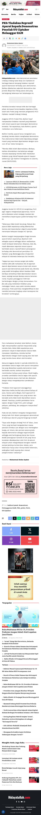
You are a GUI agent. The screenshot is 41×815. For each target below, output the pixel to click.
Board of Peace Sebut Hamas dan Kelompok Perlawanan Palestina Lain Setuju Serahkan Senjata (20, 649)
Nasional (6, 19)
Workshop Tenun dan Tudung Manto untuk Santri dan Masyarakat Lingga (13, 749)
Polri (28, 508)
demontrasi (23, 505)
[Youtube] (30, 540)
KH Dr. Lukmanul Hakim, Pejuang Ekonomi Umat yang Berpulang (25, 174)
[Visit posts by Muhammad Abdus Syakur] (4, 45)
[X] (30, 531)
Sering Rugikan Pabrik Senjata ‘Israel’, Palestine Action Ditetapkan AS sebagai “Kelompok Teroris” (17, 719)
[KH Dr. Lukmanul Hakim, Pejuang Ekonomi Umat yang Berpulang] (9, 174)
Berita (5, 626)
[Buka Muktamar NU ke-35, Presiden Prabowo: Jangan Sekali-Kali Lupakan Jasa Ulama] (20, 617)
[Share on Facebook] (6, 38)
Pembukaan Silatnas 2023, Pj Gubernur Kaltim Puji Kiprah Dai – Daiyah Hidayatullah (19, 200)
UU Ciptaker (6, 511)
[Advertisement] (20, 100)
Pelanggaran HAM (9, 508)
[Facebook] (11, 531)
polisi (23, 508)
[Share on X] (9, 38)
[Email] (19, 38)
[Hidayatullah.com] (20, 9)
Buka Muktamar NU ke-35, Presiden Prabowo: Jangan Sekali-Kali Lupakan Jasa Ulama (19, 632)
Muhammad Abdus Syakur (15, 43)
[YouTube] (21, 801)
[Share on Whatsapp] (13, 38)
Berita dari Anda (33, 748)
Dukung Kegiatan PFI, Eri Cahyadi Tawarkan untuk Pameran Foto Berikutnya (12, 780)
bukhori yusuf (13, 505)
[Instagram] (11, 540)
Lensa (32, 760)
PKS (18, 508)
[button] (3, 9)
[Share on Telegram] (16, 38)
